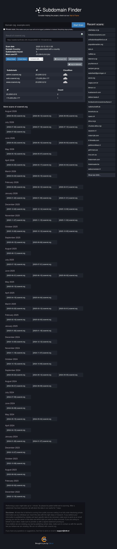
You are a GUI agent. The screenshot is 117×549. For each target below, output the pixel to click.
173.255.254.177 (42, 78)
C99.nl (51, 543)
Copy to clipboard (75, 64)
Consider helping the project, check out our (58, 15)
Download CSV (61, 59)
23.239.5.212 (41, 74)
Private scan (39, 29)
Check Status (22, 59)
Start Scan (78, 24)
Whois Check (11, 59)
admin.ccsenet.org (13, 74)
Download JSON (76, 59)
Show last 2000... (94, 175)
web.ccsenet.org (13, 78)
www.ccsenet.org (13, 82)
